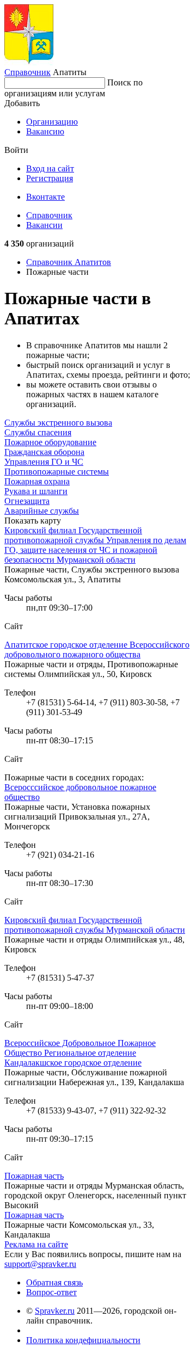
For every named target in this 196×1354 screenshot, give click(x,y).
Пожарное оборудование (50, 442)
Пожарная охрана (37, 481)
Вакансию (45, 131)
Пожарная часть (34, 1175)
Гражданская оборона (44, 452)
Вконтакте (45, 196)
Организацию (52, 121)
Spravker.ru (55, 1310)
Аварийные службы (41, 510)
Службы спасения (37, 432)
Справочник (27, 72)
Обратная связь (54, 1282)
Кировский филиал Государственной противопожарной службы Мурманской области (94, 924)
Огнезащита (27, 501)
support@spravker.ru (40, 1264)
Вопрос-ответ (51, 1292)
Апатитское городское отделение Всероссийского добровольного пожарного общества (96, 649)
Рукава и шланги (36, 491)
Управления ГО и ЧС (43, 461)
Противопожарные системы (56, 471)
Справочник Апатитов (68, 262)
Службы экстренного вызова (58, 422)
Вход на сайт (50, 168)
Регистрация (49, 178)
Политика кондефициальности (83, 1340)
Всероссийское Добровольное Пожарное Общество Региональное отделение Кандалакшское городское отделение (80, 1052)
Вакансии (44, 225)
